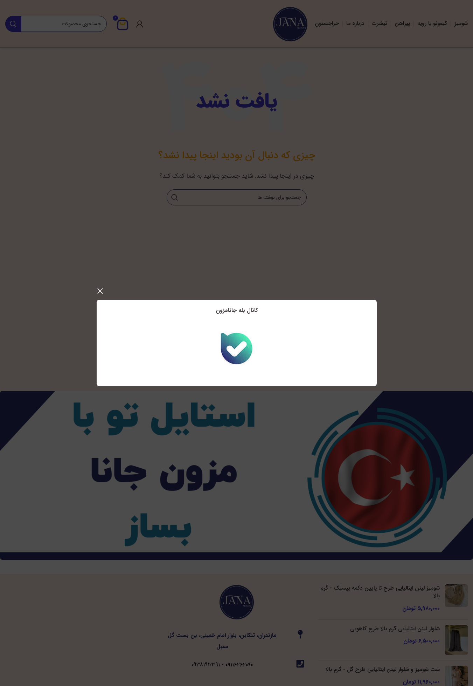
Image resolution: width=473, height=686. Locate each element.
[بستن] (100, 291)
